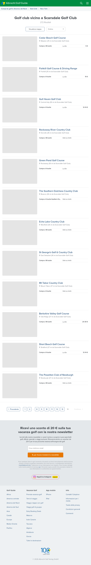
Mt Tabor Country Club (51, 283)
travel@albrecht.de (25, 465)
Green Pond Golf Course (51, 160)
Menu (87, 3)
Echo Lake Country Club (51, 221)
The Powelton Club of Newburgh (56, 375)
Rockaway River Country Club (54, 129)
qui (40, 467)
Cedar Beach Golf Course (52, 37)
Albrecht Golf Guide (17, 3)
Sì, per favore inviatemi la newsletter (45, 455)
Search (81, 3)
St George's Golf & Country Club (56, 252)
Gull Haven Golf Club (50, 99)
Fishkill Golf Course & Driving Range (58, 68)
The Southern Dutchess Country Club (58, 191)
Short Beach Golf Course (52, 344)
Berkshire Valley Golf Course (54, 313)
